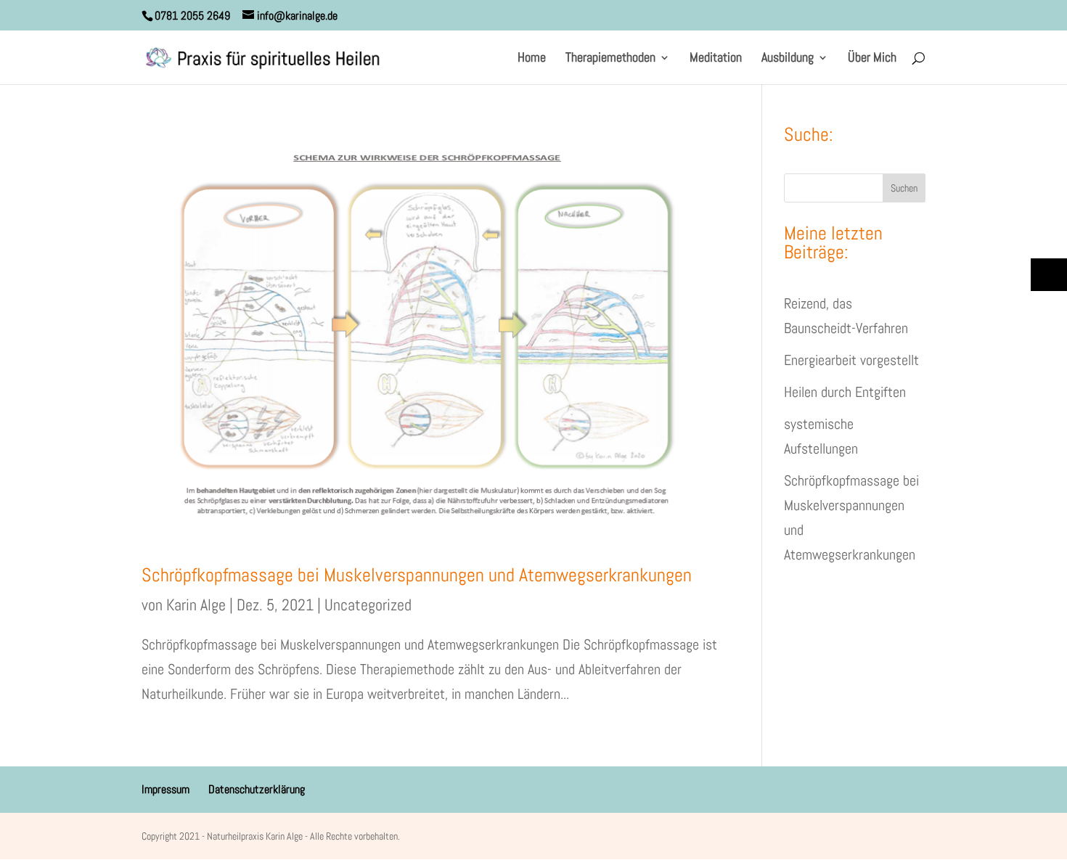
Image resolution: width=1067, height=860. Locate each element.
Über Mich (872, 58)
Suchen (904, 187)
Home (532, 58)
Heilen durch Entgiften (845, 391)
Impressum (165, 789)
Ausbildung (787, 58)
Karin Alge (196, 604)
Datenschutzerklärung (256, 789)
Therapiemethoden (610, 58)
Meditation (716, 58)
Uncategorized (368, 604)
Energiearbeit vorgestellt (851, 360)
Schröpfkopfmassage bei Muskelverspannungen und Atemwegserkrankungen (417, 575)
